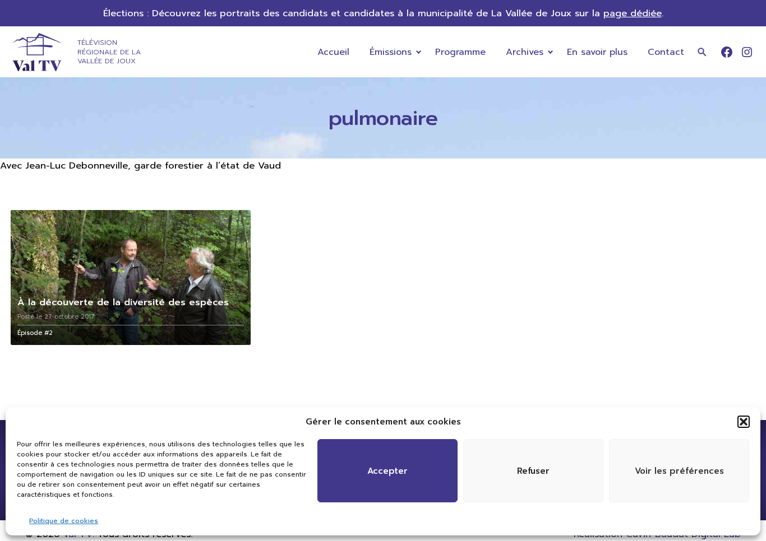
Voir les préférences (679, 471)
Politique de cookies (63, 521)
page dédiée (632, 13)
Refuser (533, 471)
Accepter (387, 471)
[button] (743, 421)
